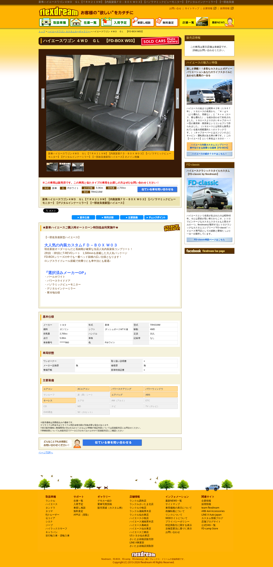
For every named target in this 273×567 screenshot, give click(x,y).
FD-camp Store (209, 528)
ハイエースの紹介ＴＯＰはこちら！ (209, 154)
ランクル (50, 500)
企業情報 (207, 8)
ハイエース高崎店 (139, 525)
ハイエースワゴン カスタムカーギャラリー (69, 31)
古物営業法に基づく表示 (178, 528)
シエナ (49, 521)
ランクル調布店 (138, 500)
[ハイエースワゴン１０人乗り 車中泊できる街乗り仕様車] (65, 167)
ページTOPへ (46, 452)
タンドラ (50, 507)
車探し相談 (80, 507)
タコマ (49, 511)
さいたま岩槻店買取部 (141, 546)
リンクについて (173, 514)
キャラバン (52, 532)
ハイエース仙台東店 (140, 528)
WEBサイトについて (176, 518)
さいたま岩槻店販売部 (141, 539)
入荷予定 (78, 504)
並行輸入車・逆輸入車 (58, 535)
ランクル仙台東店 (139, 514)
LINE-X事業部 (137, 542)
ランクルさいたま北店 (141, 504)
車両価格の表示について (178, 507)
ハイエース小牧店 (139, 518)
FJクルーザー (52, 514)
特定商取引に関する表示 (178, 525)
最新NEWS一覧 (173, 500)
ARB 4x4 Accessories (213, 511)
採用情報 (225, 8)
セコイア (50, 518)
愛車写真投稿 (105, 504)
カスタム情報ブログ (212, 518)
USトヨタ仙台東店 (139, 535)
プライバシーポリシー (177, 521)
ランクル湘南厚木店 (140, 511)
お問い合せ (175, 8)
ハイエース (52, 504)
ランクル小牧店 (138, 507)
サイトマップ (192, 8)
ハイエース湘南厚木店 (141, 521)
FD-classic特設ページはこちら (209, 239)
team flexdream (210, 507)
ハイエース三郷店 (139, 532)
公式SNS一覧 (208, 525)
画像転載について (175, 511)
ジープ (49, 525)
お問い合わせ (172, 532)
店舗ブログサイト (211, 521)
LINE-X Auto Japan (211, 514)
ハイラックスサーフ (56, 528)
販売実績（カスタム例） (111, 507)
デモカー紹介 (105, 500)
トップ (42, 31)
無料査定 (78, 511)
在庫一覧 (78, 500)
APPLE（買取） (82, 514)
